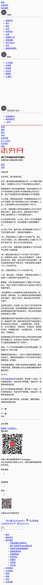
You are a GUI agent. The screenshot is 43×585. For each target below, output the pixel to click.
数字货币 (9, 32)
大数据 (8, 65)
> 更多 (8, 122)
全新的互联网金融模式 (19, 549)
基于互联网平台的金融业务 (21, 546)
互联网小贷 (10, 37)
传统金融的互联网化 (18, 543)
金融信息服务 (11, 48)
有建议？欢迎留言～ (9, 428)
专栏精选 (9, 568)
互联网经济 (10, 116)
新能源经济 (10, 119)
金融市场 (9, 21)
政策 (7, 576)
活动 (3, 135)
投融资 (13, 560)
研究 (3, 133)
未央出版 (4, 138)
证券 (7, 29)
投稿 (3, 146)
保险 (7, 26)
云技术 (8, 71)
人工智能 (9, 63)
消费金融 (9, 40)
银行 (7, 23)
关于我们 (4, 144)
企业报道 (9, 571)
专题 (3, 127)
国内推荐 (9, 540)
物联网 (8, 74)
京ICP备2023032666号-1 (15, 521)
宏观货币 (13, 557)
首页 (3, 2)
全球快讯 (4, 5)
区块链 (8, 68)
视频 (3, 130)
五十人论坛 (5, 141)
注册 (3, 167)
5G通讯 (8, 77)
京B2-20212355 (23, 523)
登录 (3, 165)
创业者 (13, 565)
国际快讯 (9, 537)
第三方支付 (10, 43)
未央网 (9, 379)
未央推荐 (4, 8)
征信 (7, 46)
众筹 (7, 34)
